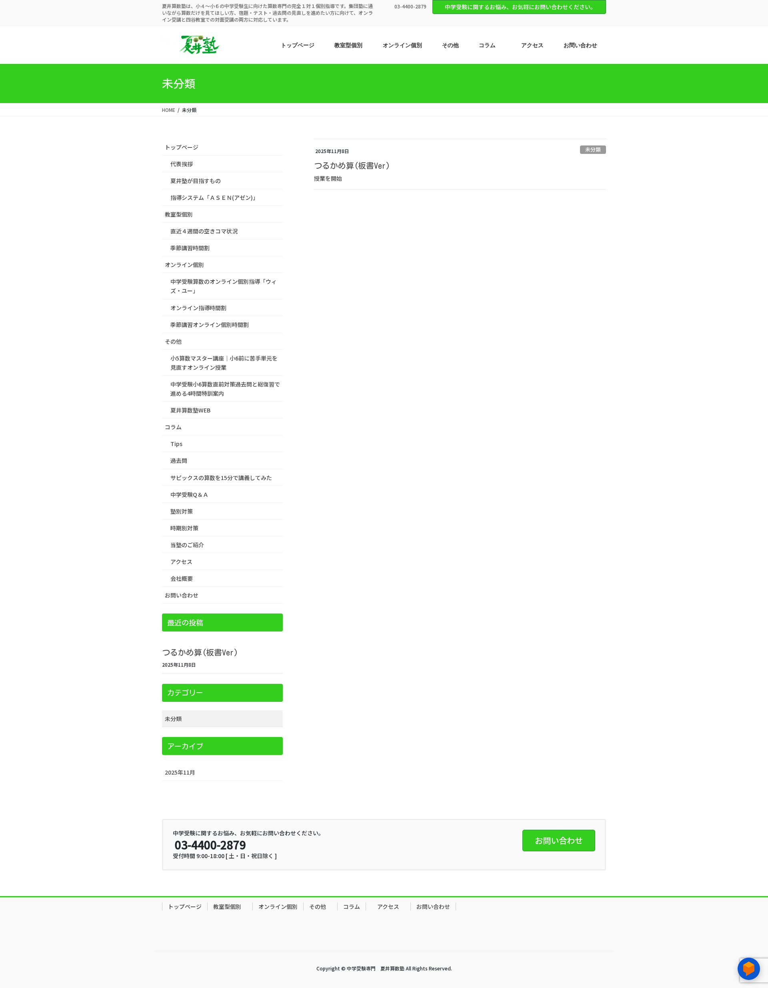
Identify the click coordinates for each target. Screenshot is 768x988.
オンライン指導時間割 (198, 308)
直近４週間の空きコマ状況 (204, 231)
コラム (173, 427)
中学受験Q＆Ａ (189, 494)
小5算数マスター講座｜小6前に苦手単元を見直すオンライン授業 (224, 362)
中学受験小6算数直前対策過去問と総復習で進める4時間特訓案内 (225, 388)
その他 (176, 341)
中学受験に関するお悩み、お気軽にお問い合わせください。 (520, 7)
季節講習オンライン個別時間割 (209, 325)
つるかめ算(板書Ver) (352, 165)
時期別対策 (184, 528)
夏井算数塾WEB (190, 410)
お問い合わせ (181, 595)
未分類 (593, 149)
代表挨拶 (181, 164)
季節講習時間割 (190, 248)
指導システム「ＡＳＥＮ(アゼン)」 (214, 197)
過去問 (178, 460)
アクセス (181, 562)
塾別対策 (181, 511)
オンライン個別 (184, 265)
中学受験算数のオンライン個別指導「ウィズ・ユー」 (223, 286)
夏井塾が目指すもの (195, 181)
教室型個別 (181, 214)
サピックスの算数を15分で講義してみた (221, 478)
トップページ (181, 147)
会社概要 (181, 578)
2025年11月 (180, 772)
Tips (176, 444)
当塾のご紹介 (187, 545)
